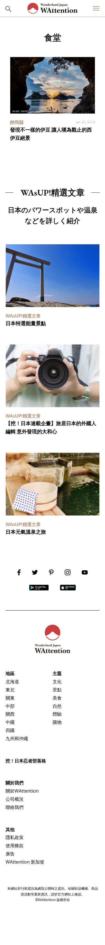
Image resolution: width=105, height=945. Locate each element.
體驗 (57, 714)
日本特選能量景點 (26, 323)
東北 (10, 690)
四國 (10, 730)
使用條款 (15, 845)
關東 (10, 698)
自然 (57, 706)
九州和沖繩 (17, 738)
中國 (10, 722)
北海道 (12, 681)
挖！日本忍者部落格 (26, 761)
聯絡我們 (15, 807)
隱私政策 (15, 837)
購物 (57, 722)
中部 (10, 706)
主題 (57, 673)
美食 (57, 698)
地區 (10, 673)
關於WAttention (22, 791)
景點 (57, 690)
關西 (10, 714)
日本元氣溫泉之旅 (26, 532)
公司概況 (15, 799)
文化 (57, 681)
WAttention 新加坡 (25, 862)
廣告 (10, 854)
